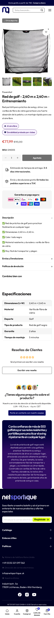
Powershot (7, 92)
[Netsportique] (5, 10)
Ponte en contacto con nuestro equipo (27, 413)
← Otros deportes (10, 20)
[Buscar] (41, 10)
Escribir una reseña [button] (27, 370)
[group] (27, 51)
